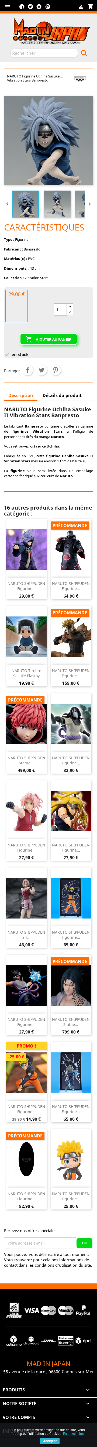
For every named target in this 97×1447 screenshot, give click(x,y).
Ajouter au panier (48, 339)
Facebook (22, 8)
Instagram (47, 8)
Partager (27, 370)
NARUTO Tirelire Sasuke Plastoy (26, 673)
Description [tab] (20, 395)
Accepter (50, 1441)
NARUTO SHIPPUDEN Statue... (26, 760)
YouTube (39, 8)
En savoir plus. (74, 1434)
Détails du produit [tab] (62, 395)
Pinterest (55, 370)
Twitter (30, 8)
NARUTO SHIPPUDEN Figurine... (26, 586)
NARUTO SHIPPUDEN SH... (26, 935)
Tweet (41, 370)
